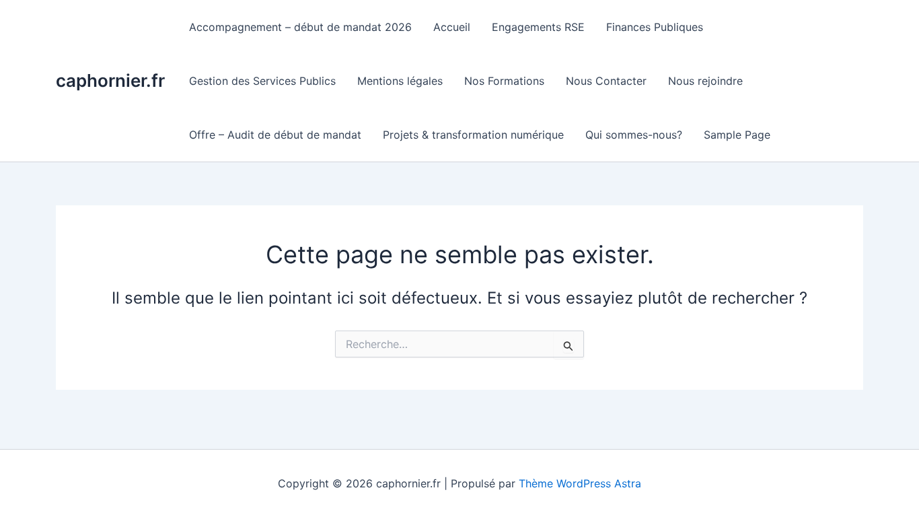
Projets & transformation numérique (473, 134)
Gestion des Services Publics (262, 81)
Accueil (451, 27)
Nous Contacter (606, 81)
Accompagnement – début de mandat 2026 (300, 27)
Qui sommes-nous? (633, 134)
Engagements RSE (538, 27)
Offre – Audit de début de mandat (275, 134)
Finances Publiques (654, 27)
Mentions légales (400, 81)
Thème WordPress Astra (580, 483)
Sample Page (737, 134)
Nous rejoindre (705, 81)
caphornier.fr (110, 80)
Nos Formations (504, 81)
